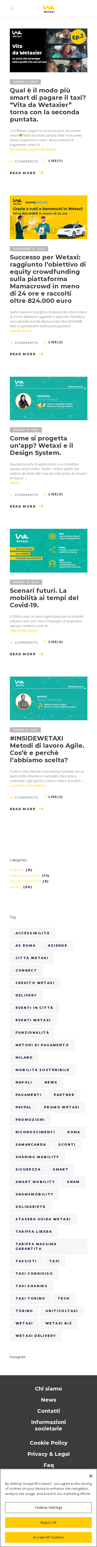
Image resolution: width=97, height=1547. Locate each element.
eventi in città (35, 1008)
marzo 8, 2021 (25, 730)
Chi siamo (48, 1389)
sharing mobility (37, 1157)
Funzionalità (25, 876)
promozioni (30, 1120)
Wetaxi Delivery (36, 1336)
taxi (54, 1261)
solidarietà (31, 1207)
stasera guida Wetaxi (43, 1219)
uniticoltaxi (62, 1311)
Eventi (17, 870)
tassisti (15, 331)
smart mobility (35, 1182)
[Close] (90, 1476)
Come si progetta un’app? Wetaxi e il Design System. (41, 445)
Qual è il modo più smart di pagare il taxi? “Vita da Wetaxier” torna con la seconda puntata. (48, 105)
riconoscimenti (35, 1132)
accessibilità (33, 933)
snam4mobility (35, 1194)
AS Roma (26, 945)
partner (64, 1095)
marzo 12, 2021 (26, 582)
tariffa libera (34, 1232)
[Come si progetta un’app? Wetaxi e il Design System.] (48, 398)
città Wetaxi (18, 630)
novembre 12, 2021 (29, 249)
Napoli (24, 1082)
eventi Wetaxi (33, 1020)
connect (26, 970)
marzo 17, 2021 (26, 430)
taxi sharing (32, 1286)
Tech (29, 785)
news (51, 1082)
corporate (17, 785)
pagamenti (36, 149)
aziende (57, 945)
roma (73, 1132)
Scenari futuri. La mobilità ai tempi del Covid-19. (44, 598)
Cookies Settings (48, 1507)
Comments (25, 161)
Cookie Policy (49, 1443)
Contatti (48, 1411)
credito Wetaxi (35, 983)
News (16, 887)
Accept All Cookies (48, 1537)
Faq (48, 1465)
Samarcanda (31, 1144)
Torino (24, 1311)
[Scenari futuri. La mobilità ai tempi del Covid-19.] (48, 551)
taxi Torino (31, 1298)
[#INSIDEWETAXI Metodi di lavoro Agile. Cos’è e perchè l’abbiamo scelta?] (48, 698)
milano (24, 1057)
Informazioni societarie (48, 1425)
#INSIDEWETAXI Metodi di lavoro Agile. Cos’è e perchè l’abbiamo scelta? (47, 749)
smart (61, 1169)
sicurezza (28, 1169)
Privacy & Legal (48, 1454)
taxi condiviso (34, 1273)
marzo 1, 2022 (25, 82)
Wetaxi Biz (58, 1323)
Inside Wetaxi (25, 881)
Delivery (26, 995)
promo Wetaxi (62, 1107)
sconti (67, 1144)
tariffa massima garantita (36, 1246)
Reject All (48, 1522)
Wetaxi (51, 149)
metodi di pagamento (42, 1045)
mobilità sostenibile (43, 1070)
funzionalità (18, 149)
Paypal (24, 1107)
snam (73, 1182)
